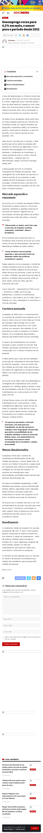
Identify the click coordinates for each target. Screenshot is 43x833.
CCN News (11, 40)
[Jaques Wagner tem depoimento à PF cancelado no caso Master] (35, 796)
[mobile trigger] (4, 13)
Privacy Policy (8, 829)
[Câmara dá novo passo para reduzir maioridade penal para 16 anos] (35, 782)
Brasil (5, 17)
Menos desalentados (15, 85)
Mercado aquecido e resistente (19, 76)
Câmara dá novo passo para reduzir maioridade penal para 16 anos (13, 782)
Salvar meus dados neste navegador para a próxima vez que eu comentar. (23, 638)
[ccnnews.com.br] (21, 13)
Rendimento (12, 89)
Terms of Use (20, 829)
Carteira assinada (14, 81)
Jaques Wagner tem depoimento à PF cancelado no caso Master (14, 796)
